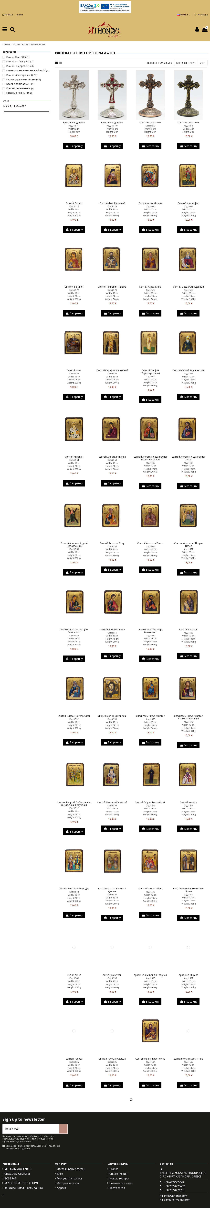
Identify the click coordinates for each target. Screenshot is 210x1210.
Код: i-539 (112, 978)
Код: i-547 (112, 805)
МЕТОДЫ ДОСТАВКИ (18, 1169)
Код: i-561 (188, 462)
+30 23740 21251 (174, 1190)
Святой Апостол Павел (150, 543)
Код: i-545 (188, 805)
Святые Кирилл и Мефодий (74, 888)
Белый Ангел (74, 974)
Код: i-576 (74, 206)
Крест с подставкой (20, 83)
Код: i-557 (188, 549)
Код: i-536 (74, 1061)
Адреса (61, 1188)
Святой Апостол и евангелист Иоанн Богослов (150, 458)
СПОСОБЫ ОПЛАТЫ (17, 1174)
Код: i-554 (150, 635)
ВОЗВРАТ (10, 1178)
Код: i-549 (188, 721)
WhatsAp (8, 14)
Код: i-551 (112, 719)
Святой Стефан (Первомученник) (150, 372)
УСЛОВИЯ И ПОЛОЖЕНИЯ (21, 1183)
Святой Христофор (188, 203)
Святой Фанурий (74, 286)
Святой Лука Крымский (112, 203)
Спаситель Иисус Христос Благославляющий (188, 717)
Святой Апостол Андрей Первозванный (74, 544)
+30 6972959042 (174, 1182)
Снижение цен (118, 1174)
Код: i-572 (74, 289)
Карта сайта (117, 1188)
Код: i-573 (188, 206)
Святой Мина (74, 370)
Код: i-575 (112, 206)
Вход (60, 1174)
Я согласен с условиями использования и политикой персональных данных (33, 1147)
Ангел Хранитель (112, 974)
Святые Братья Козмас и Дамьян (112, 890)
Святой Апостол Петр (112, 543)
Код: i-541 (188, 894)
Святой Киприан (74, 456)
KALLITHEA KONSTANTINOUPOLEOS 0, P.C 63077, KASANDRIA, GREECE (183, 1174)
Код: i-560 (74, 549)
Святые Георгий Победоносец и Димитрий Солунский (74, 804)
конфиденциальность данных (23, 1188)
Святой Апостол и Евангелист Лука (188, 458)
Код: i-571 (112, 289)
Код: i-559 (112, 546)
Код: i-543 (112, 894)
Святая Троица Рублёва (112, 1058)
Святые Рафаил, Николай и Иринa (188, 890)
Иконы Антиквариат (19, 61)
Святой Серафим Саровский (112, 370)
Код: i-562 (150, 462)
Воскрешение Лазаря (150, 203)
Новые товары (119, 1178)
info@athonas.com (175, 1196)
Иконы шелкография (21, 75)
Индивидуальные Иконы (23, 79)
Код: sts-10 (112, 125)
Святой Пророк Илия (150, 888)
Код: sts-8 (188, 125)
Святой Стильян (188, 629)
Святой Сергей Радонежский (188, 370)
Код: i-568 (74, 373)
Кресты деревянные (20, 88)
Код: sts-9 (150, 125)
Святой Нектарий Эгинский (112, 802)
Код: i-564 (74, 459)
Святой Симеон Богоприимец (74, 715)
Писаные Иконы (19, 92)
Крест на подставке (74, 122)
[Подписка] (63, 1128)
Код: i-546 (150, 805)
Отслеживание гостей (71, 1169)
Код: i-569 (188, 289)
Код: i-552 (74, 719)
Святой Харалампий (150, 286)
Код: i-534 (150, 1061)
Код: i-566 (150, 376)
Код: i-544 (74, 891)
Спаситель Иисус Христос (150, 715)
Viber (20, 14)
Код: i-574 (150, 206)
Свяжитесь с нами (121, 1183)
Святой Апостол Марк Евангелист (150, 631)
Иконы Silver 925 (18, 57)
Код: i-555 (112, 632)
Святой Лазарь (74, 203)
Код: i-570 (150, 289)
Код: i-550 (150, 719)
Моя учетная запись (70, 1178)
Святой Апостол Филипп (112, 456)
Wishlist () (202, 14)
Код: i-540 (74, 978)
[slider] (3, 112)
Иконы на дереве (20, 66)
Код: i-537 (188, 978)
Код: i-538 (150, 978)
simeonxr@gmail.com (177, 1199)
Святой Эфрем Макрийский (150, 802)
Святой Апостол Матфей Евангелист (74, 631)
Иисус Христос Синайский (112, 715)
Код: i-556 (74, 635)
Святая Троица (74, 1058)
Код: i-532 (74, 808)
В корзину (76, 146)
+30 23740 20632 (174, 1186)
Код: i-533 (188, 1061)
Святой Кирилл (188, 802)
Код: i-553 (188, 632)
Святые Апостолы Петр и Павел (188, 544)
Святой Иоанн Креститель (150, 1058)
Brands (113, 1169)
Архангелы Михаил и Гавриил (150, 974)
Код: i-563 (112, 459)
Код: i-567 (112, 373)
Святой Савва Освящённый (188, 286)
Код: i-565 (188, 373)
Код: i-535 (112, 1061)
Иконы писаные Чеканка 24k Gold (27, 70)
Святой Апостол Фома (112, 629)
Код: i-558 (150, 546)
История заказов (68, 1183)
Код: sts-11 (74, 125)
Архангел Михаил (188, 974)
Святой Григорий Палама (112, 286)
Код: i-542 (150, 891)
